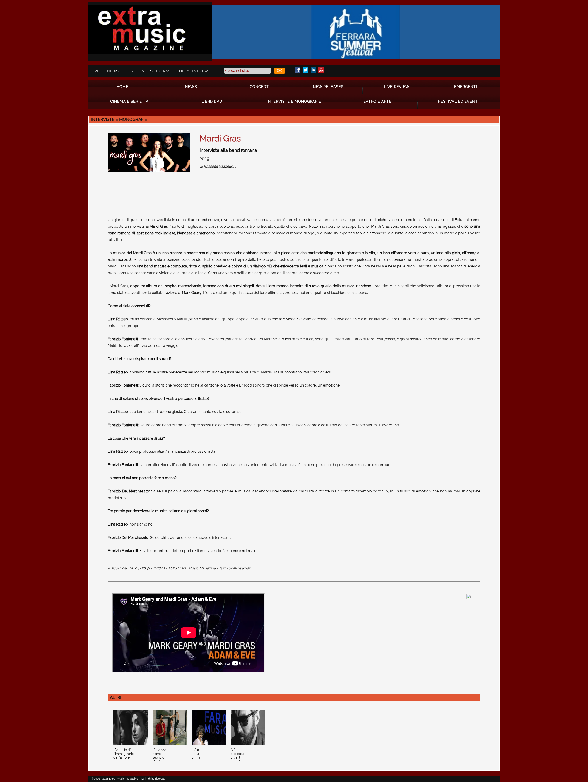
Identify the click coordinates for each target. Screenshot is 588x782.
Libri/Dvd (211, 101)
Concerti (260, 87)
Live (95, 71)
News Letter (120, 71)
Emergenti (465, 87)
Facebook (297, 70)
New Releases (328, 87)
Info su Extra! (155, 71)
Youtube (321, 70)
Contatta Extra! (193, 71)
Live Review (397, 87)
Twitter (305, 70)
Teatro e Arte (376, 101)
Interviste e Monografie (294, 101)
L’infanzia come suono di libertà (159, 755)
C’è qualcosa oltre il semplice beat (237, 757)
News (191, 87)
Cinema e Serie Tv (129, 101)
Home (122, 87)
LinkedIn (313, 70)
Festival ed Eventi (458, 101)
